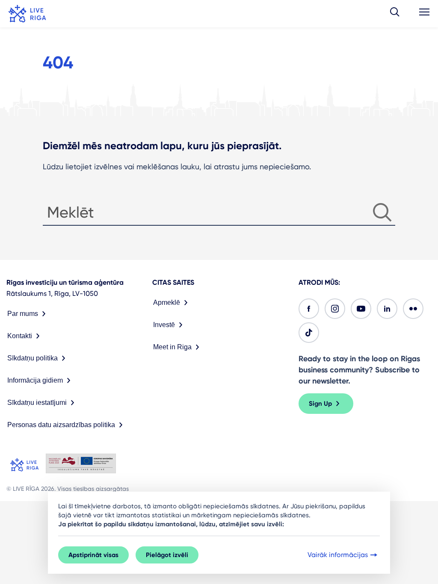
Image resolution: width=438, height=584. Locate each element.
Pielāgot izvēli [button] (167, 555)
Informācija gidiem (35, 380)
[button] (394, 13)
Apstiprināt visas (93, 555)
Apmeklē (166, 302)
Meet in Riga (172, 347)
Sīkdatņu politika (32, 358)
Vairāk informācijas (338, 555)
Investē (164, 324)
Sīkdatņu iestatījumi (37, 402)
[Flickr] (413, 308)
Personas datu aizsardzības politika (61, 424)
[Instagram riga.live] (335, 308)
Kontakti (19, 335)
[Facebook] (309, 308)
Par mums (22, 313)
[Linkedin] (387, 308)
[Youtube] (361, 308)
